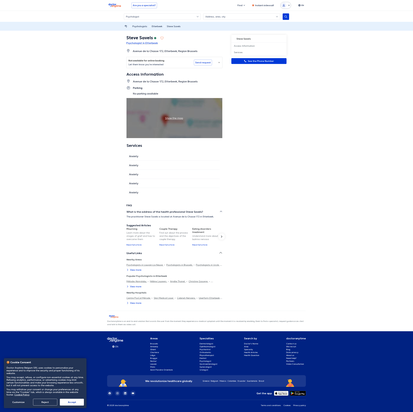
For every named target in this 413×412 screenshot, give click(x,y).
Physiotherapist (207, 355)
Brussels (154, 343)
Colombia (231, 381)
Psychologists (139, 26)
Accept (72, 402)
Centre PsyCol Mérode (138, 298)
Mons (152, 367)
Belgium (214, 381)
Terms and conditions (271, 405)
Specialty (248, 349)
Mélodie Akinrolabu (136, 281)
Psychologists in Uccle (208, 264)
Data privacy (292, 352)
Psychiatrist (205, 349)
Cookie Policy (21, 394)
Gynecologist (206, 367)
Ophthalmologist (207, 346)
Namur (153, 361)
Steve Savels (174, 26)
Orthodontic (205, 352)
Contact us (291, 343)
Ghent (153, 349)
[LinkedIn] (125, 393)
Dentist (203, 358)
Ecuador (242, 381)
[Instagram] (117, 393)
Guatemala (252, 381)
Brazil (261, 381)
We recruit (291, 346)
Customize (18, 402)
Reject (45, 402)
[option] (141, 236)
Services (238, 52)
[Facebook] (109, 393)
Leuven (153, 364)
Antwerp (154, 346)
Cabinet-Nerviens (186, 298)
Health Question (251, 355)
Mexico (223, 381)
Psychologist (205, 361)
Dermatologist (206, 343)
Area (246, 346)
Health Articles (251, 352)
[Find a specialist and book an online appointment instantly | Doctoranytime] (126, 26)
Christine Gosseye (198, 281)
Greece (206, 381)
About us (290, 355)
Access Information (244, 45)
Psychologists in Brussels (179, 264)
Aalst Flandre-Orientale (161, 370)
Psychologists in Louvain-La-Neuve (144, 264)
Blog (288, 349)
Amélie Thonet (178, 281)
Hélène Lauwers (158, 281)
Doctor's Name (251, 343)
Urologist (204, 370)
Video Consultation (295, 364)
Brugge (153, 358)
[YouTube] (133, 393)
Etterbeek (157, 26)
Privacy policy (299, 405)
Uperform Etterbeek (209, 298)
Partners (290, 361)
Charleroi (154, 352)
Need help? (291, 358)
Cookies (287, 405)
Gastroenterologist (208, 364)
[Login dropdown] (285, 5)
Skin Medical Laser (164, 298)
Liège (152, 355)
